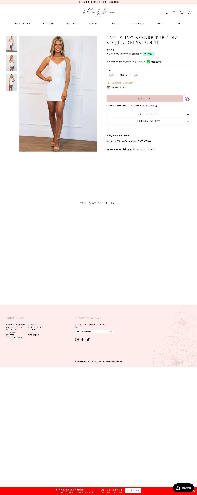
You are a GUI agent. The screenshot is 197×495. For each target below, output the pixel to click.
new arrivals (23, 24)
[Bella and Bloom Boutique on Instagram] (77, 339)
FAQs (30, 332)
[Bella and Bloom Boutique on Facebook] (82, 339)
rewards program (15, 325)
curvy (114, 24)
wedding (93, 24)
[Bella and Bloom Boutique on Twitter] (88, 339)
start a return (14, 327)
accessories (137, 24)
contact (32, 325)
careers (10, 335)
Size (109, 71)
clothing (48, 24)
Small (112, 75)
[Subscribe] (111, 331)
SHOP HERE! (133, 491)
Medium (123, 75)
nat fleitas (116, 361)
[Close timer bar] (194, 491)
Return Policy (148, 121)
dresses (71, 24)
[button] (149, 53)
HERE (129, 149)
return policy (35, 327)
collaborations (14, 338)
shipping (32, 330)
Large (135, 75)
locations (11, 332)
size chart (11, 330)
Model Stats (149, 114)
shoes (160, 24)
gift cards (33, 335)
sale (179, 24)
